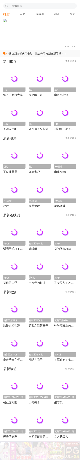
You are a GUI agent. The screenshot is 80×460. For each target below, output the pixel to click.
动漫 (57, 14)
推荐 (6, 13)
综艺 (72, 14)
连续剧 (40, 14)
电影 (22, 14)
